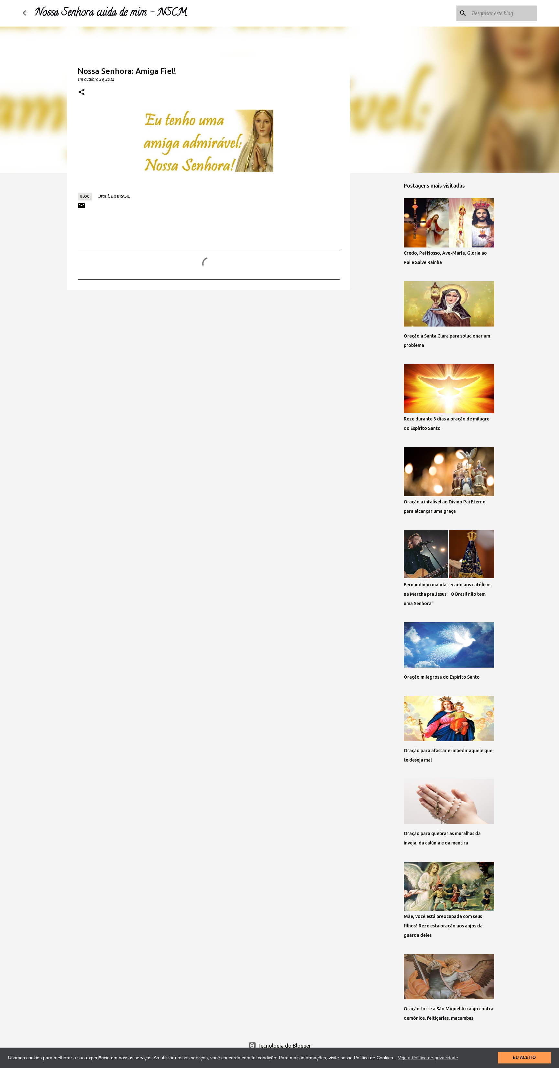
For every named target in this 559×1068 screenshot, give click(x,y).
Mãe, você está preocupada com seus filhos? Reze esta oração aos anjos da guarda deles (443, 926)
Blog (85, 196)
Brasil (123, 196)
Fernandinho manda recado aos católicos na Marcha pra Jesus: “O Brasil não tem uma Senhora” (447, 594)
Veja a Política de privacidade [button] (428, 1057)
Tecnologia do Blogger (283, 1046)
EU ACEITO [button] (524, 1057)
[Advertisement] (209, 345)
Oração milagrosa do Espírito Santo (442, 677)
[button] (81, 92)
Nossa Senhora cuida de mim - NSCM (111, 13)
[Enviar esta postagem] (81, 208)
